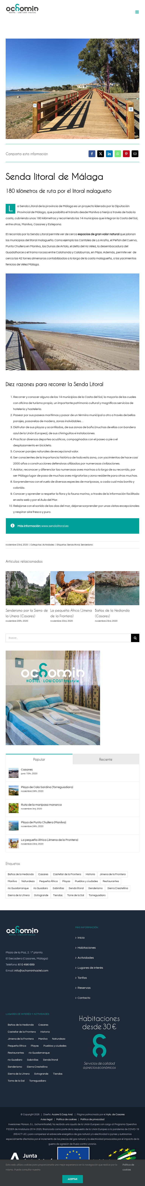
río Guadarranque (18, 888)
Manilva (12, 881)
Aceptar (72, 1179)
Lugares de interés (90, 967)
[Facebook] (92, 153)
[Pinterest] (126, 153)
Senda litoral (73, 545)
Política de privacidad (92, 1119)
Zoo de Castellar (19, 610)
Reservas (84, 987)
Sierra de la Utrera (18, 895)
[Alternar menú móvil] (137, 12)
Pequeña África (48, 881)
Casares (27, 769)
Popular (39, 759)
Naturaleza (28, 881)
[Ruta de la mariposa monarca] (14, 806)
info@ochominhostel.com (31, 970)
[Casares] (14, 771)
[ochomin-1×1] (53, 652)
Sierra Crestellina (117, 888)
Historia (90, 874)
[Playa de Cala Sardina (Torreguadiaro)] (14, 788)
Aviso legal (46, 1119)
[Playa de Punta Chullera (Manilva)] (14, 823)
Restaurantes (111, 881)
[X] (100, 153)
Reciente (105, 759)
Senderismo (87, 545)
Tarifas (82, 977)
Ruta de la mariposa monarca (41, 804)
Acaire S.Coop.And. (62, 1114)
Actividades (48, 545)
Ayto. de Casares (115, 1114)
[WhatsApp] (118, 153)
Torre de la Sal (75, 895)
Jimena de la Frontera (113, 874)
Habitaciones (87, 947)
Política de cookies (66, 1119)
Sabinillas (58, 888)
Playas (66, 881)
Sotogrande (41, 895)
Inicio (81, 937)
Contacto (84, 997)
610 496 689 (26, 964)
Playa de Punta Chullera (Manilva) (43, 822)
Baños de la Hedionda (21, 874)
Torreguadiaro (97, 895)
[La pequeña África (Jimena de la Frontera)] (14, 841)
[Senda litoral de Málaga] (72, 40)
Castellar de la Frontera (67, 874)
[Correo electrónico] (135, 153)
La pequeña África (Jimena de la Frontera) (49, 839)
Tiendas (57, 895)
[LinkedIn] (109, 153)
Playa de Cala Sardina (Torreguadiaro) (47, 787)
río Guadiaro (40, 888)
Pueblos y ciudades (86, 881)
